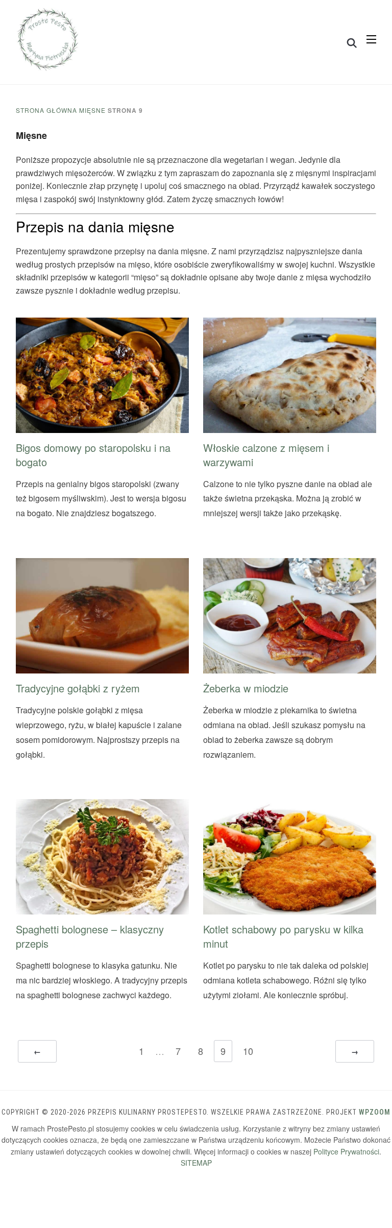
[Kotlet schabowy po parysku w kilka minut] (289, 805)
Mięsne (92, 110)
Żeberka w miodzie (245, 688)
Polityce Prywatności (346, 1151)
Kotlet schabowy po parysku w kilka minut (283, 936)
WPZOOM (374, 1112)
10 (248, 1050)
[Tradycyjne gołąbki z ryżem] (102, 564)
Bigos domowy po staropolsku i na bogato (93, 454)
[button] (371, 39)
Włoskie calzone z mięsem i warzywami (266, 454)
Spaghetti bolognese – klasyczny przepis (90, 936)
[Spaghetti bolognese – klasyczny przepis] (102, 805)
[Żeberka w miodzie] (289, 564)
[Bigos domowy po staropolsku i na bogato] (102, 324)
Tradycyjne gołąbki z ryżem (78, 688)
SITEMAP (196, 1163)
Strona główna (46, 110)
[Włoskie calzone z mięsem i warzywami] (289, 324)
